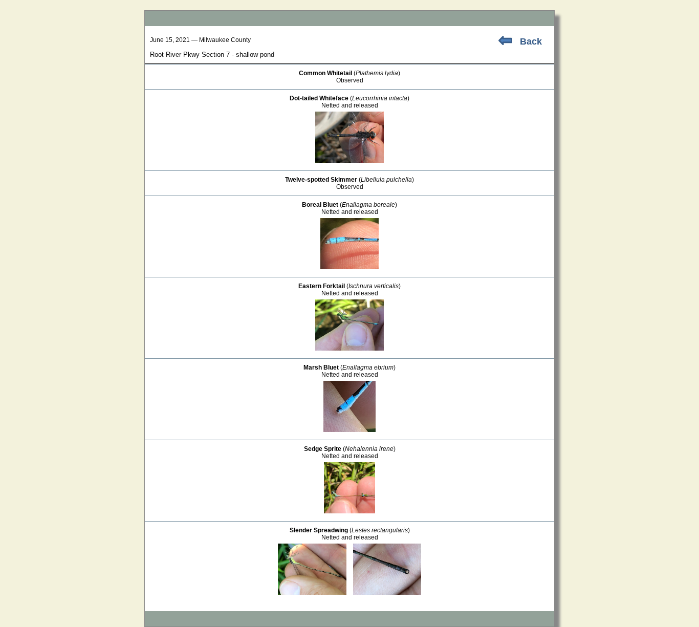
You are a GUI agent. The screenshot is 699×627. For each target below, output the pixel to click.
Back (531, 41)
